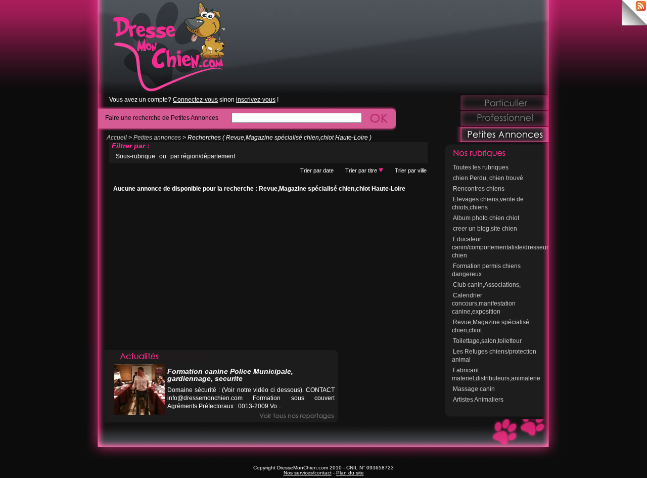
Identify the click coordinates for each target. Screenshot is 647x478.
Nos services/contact (308, 472)
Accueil (117, 137)
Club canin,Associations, (487, 284)
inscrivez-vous (255, 99)
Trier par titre (362, 170)
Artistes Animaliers (478, 399)
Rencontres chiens (478, 188)
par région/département (202, 156)
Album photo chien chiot (486, 218)
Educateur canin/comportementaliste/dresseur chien (500, 247)
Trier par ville (411, 170)
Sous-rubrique (135, 156)
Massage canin (474, 389)
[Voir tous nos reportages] (296, 416)
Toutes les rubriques (481, 167)
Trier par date (317, 170)
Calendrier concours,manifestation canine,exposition (484, 303)
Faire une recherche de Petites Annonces (161, 117)
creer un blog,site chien (485, 228)
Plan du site (350, 472)
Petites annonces (157, 137)
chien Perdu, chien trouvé (488, 178)
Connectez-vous (195, 99)
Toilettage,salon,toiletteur (487, 340)
